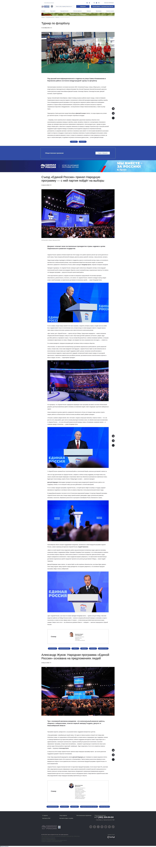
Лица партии (52, 11)
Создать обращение (103, 153)
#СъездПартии (52, 648)
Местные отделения (77, 11)
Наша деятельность (64, 11)
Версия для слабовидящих (109, 2)
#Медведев (84, 648)
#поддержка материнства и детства (88, 806)
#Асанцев (74, 141)
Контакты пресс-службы (66, 818)
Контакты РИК (46, 818)
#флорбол (82, 141)
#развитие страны (103, 648)
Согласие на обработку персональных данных (51, 841)
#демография (74, 806)
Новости (57, 17)
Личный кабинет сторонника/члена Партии (102, 6)
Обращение (83, 6)
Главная (43, 17)
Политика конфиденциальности (48, 839)
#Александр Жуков (104, 806)
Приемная (89, 11)
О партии (43, 11)
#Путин (75, 648)
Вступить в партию (110, 11)
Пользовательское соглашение (48, 837)
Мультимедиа (98, 11)
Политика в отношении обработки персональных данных (54, 840)
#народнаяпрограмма (64, 648)
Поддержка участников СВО (78, 14)
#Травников (92, 648)
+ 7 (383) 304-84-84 (103, 817)
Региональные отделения (83, 815)
